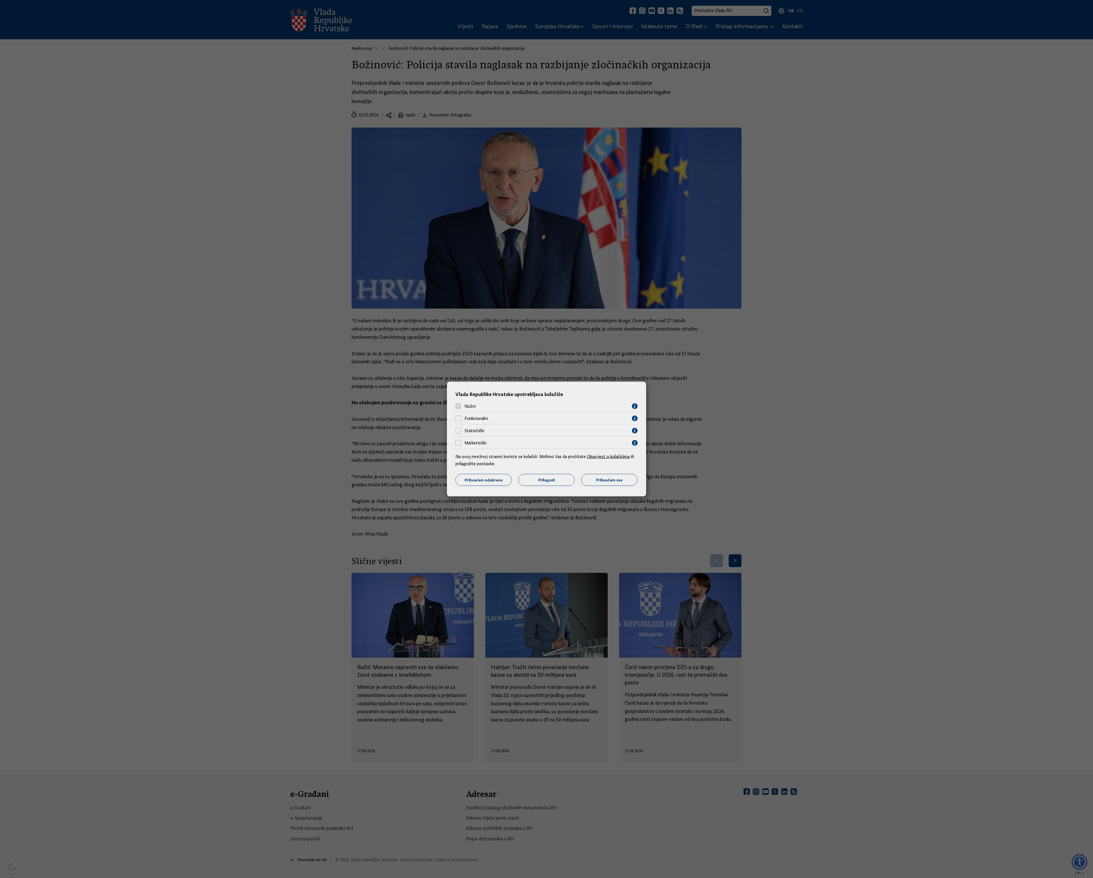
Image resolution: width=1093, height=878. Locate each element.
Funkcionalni (476, 418)
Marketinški (475, 443)
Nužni (470, 406)
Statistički (474, 430)
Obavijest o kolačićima (608, 456)
